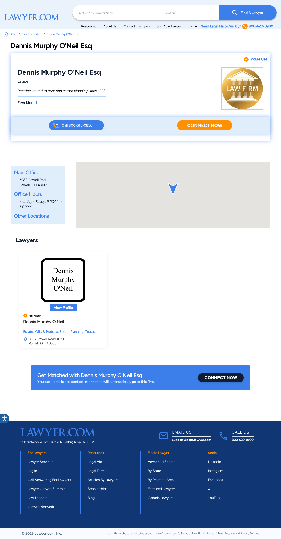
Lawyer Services (40, 462)
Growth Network (41, 507)
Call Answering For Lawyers (49, 480)
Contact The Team (137, 26)
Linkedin (214, 462)
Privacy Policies (249, 533)
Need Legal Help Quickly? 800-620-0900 (236, 26)
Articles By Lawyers (103, 480)
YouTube (215, 498)
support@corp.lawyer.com (191, 440)
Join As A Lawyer (169, 26)
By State (154, 471)
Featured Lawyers (161, 489)
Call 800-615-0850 (77, 125)
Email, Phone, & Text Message (216, 533)
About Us (110, 26)
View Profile (63, 308)
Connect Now (204, 125)
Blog (91, 498)
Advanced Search (161, 462)
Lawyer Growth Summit (46, 489)
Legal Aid (95, 462)
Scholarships (97, 489)
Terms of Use (189, 533)
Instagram (215, 471)
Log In (192, 26)
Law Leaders (37, 498)
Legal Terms (97, 471)
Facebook (215, 480)
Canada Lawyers (160, 498)
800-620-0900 (243, 440)
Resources (88, 26)
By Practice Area (161, 480)
